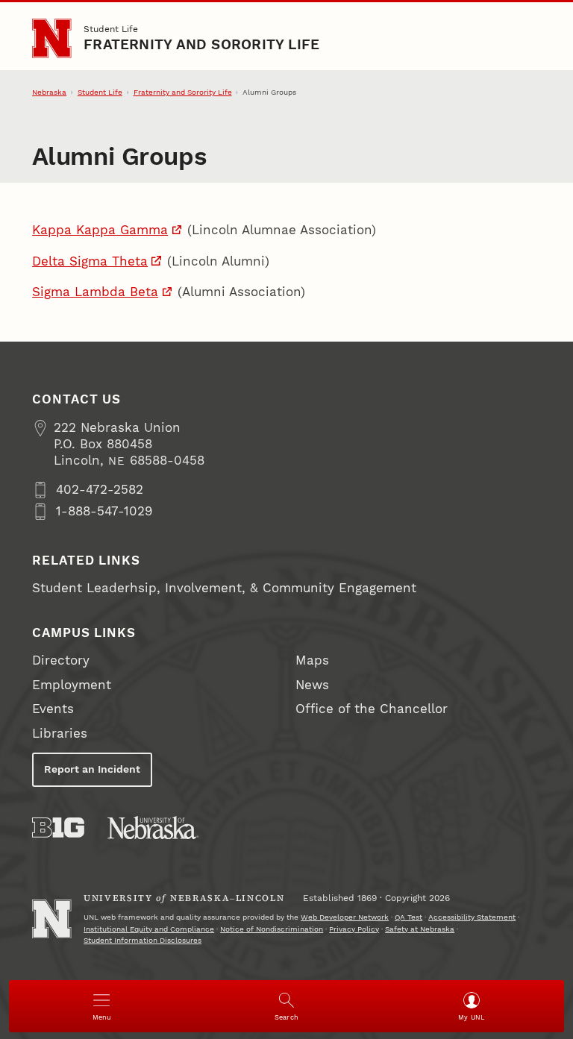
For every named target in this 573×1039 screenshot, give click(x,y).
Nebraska (49, 92)
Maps (312, 660)
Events (53, 709)
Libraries (59, 733)
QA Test (408, 917)
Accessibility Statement (472, 917)
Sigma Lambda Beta (95, 292)
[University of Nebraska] (153, 827)
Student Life (111, 28)
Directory (61, 660)
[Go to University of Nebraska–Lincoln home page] (51, 38)
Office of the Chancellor (371, 709)
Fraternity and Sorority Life (201, 45)
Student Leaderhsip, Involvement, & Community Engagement (224, 588)
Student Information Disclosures (142, 940)
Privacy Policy (354, 929)
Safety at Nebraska (419, 929)
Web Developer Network (345, 917)
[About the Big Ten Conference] (58, 827)
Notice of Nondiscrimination (271, 929)
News (312, 685)
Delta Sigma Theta (90, 261)
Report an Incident (92, 769)
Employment (71, 685)
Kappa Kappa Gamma (100, 230)
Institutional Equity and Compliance (149, 929)
